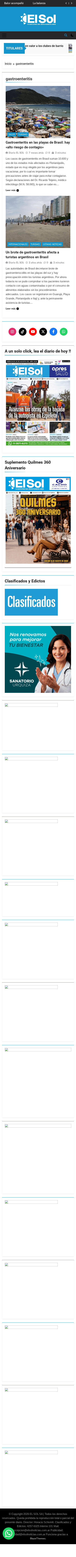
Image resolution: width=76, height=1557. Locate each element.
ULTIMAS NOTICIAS (52, 244)
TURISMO (22, 134)
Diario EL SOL (16, 152)
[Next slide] (71, 3)
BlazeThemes (37, 1538)
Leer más (11, 190)
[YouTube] (33, 332)
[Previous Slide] (66, 3)
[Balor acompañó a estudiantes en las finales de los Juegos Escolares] (69, 48)
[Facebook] (53, 332)
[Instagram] (12, 332)
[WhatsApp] (64, 332)
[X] (43, 332)
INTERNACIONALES (18, 244)
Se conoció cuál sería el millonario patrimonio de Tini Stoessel (34, 3)
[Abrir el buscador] (65, 35)
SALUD (12, 134)
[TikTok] (23, 332)
